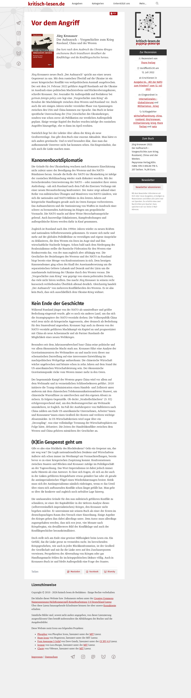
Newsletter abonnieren (148, 187)
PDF (114, 13)
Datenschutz (51, 656)
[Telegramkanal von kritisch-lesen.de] (19, 23)
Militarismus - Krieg (148, 106)
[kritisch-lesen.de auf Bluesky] (19, 53)
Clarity (40, 648)
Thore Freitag (148, 62)
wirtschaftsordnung (144, 115)
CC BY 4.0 (105, 641)
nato (154, 126)
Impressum (37, 656)
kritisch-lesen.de (46, 3)
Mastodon (75, 571)
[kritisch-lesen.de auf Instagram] (19, 33)
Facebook (93, 571)
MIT (92, 634)
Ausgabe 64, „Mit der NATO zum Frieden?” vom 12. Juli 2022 (148, 86)
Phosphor (42, 634)
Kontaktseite (109, 605)
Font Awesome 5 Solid (49, 641)
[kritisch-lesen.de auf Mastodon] (19, 43)
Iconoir (41, 644)
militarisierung (141, 123)
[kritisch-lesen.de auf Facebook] (19, 63)
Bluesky (111, 571)
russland (140, 119)
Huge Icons (43, 637)
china (159, 115)
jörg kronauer (153, 119)
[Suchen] (157, 3)
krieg (153, 123)
